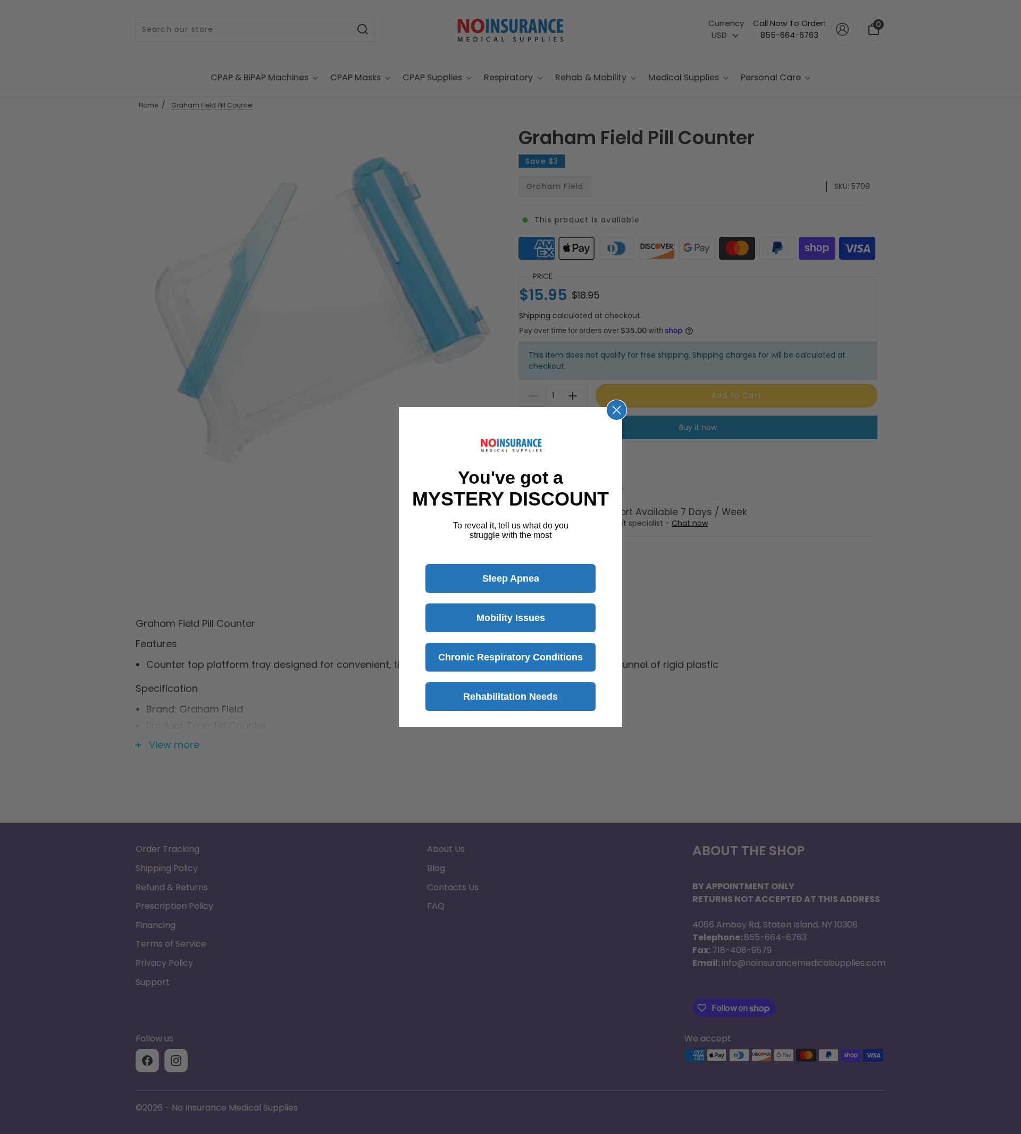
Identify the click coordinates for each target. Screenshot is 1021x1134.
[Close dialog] (616, 410)
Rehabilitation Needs (510, 696)
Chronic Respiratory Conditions (510, 657)
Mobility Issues (510, 617)
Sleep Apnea (510, 578)
